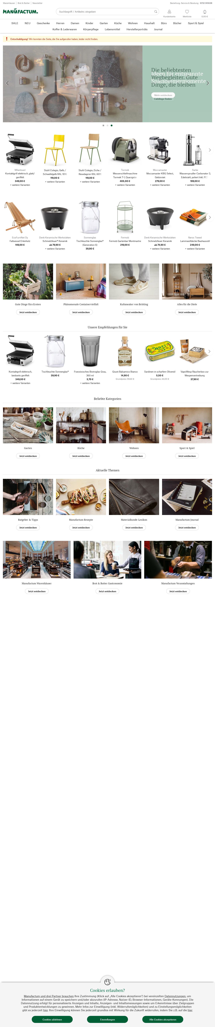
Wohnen (134, 448)
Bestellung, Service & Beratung (191, 3)
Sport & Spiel (187, 448)
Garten (28, 448)
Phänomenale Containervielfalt (80, 304)
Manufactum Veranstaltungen (178, 583)
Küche (81, 448)
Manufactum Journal (187, 519)
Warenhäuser (9, 3)
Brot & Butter (24, 3)
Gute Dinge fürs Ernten (28, 304)
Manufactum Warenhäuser (37, 583)
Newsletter (37, 3)
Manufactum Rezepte (81, 519)
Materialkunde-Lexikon (134, 519)
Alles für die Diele (187, 304)
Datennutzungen (175, 996)
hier (45, 1010)
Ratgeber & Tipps (28, 519)
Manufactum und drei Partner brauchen (49, 996)
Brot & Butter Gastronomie (107, 583)
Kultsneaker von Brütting (134, 304)
